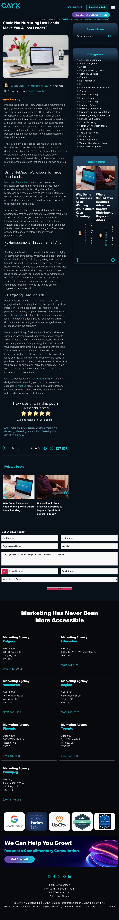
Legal (35, 906)
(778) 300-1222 (12, 712)
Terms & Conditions (85, 906)
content (18, 315)
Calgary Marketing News (91, 70)
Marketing (9, 431)
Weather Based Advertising (93, 143)
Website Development (90, 146)
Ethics (16, 906)
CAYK (7, 427)
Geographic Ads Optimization (94, 87)
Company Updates (88, 73)
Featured (83, 84)
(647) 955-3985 (70, 756)
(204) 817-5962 (12, 799)
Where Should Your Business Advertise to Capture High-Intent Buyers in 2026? (104, 207)
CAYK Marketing (41, 378)
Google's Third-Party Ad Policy (56, 906)
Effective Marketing (46, 427)
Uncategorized (86, 136)
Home (41, 19)
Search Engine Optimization (93, 125)
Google (83, 91)
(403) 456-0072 (12, 668)
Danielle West (17, 86)
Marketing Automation (16, 182)
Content (15, 427)
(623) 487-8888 (12, 756)
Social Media (85, 129)
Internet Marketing (88, 101)
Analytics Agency (88, 63)
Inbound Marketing (88, 94)
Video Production (88, 139)
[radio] (23, 414)
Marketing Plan (49, 431)
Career (101, 906)
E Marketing (27, 427)
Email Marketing (87, 80)
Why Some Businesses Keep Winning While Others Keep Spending (18, 507)
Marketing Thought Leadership (94, 115)
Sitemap (111, 906)
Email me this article (37, 91)
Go (59, 589)
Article (82, 66)
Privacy (26, 906)
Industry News (86, 98)
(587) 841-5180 (70, 665)
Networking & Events (89, 118)
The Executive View (89, 132)
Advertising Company (90, 60)
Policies (7, 906)
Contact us (20, 385)
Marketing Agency (52, 19)
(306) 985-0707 (70, 712)
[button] (113, 7)
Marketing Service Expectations (95, 112)
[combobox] (5, 571)
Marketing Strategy (14, 434)
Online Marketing (87, 122)
